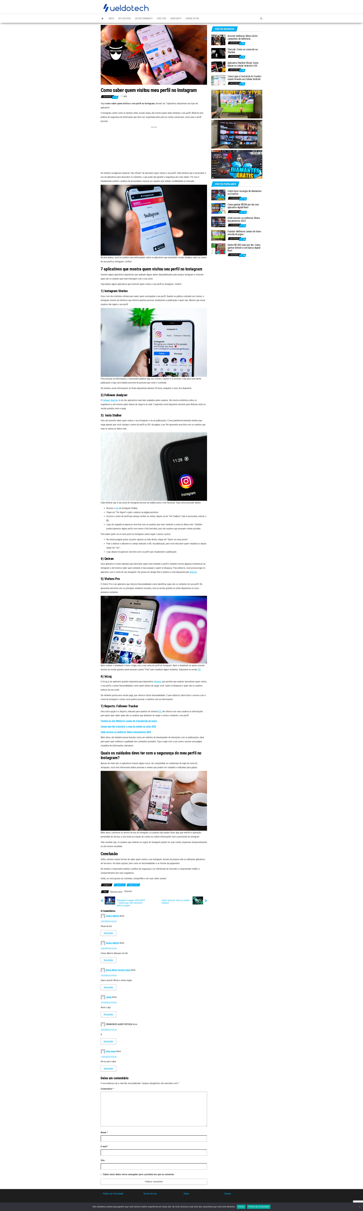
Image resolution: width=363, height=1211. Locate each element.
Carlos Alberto (112, 916)
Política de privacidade (258, 1206)
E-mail (104, 1146)
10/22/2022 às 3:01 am (109, 1030)
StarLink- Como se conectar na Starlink (243, 51)
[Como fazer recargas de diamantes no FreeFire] (218, 194)
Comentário (107, 1088)
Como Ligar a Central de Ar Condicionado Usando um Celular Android (245, 78)
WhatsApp (175, 18)
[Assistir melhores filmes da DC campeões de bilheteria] (218, 39)
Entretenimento (144, 18)
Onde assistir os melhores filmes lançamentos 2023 (244, 219)
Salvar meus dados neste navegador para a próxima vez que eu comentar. (138, 1174)
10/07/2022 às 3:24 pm (109, 948)
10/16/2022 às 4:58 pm (109, 975)
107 (241, 212)
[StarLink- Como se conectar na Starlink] (218, 53)
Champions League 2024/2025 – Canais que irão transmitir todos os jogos (131, 903)
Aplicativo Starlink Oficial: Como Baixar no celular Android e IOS (243, 64)
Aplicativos (124, 18)
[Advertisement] (154, 150)
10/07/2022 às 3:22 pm (109, 921)
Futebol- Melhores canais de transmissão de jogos (245, 233)
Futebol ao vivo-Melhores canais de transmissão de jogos (129, 721)
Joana (108, 997)
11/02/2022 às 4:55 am (109, 1057)
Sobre (186, 1193)
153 (241, 199)
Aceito (241, 1206)
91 (241, 226)
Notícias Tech (133, 885)
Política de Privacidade (113, 1193)
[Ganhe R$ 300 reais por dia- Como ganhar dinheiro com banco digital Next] (218, 248)
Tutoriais (128, 891)
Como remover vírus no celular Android (175, 901)
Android (193, 572)
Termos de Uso (150, 1193)
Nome (104, 1132)
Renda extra (192, 18)
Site (103, 1160)
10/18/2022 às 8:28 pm (109, 1002)
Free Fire (161, 18)
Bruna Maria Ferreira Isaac (118, 970)
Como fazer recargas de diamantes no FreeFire (244, 192)
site (117, 508)
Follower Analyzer (110, 400)
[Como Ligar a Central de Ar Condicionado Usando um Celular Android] (218, 80)
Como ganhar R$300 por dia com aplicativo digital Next (243, 206)
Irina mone (111, 1051)
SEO (125, 96)
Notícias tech (116, 891)
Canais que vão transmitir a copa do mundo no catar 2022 (128, 726)
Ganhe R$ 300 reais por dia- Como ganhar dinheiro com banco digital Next (244, 247)
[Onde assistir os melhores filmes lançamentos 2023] (218, 221)
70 (241, 239)
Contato (227, 1193)
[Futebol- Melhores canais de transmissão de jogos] (218, 235)
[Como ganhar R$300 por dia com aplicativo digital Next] (218, 208)
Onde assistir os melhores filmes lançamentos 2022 (126, 732)
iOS (199, 669)
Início (111, 18)
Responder (108, 933)
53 (241, 255)
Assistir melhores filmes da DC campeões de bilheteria (243, 37)
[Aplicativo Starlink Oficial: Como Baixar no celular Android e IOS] (218, 66)
